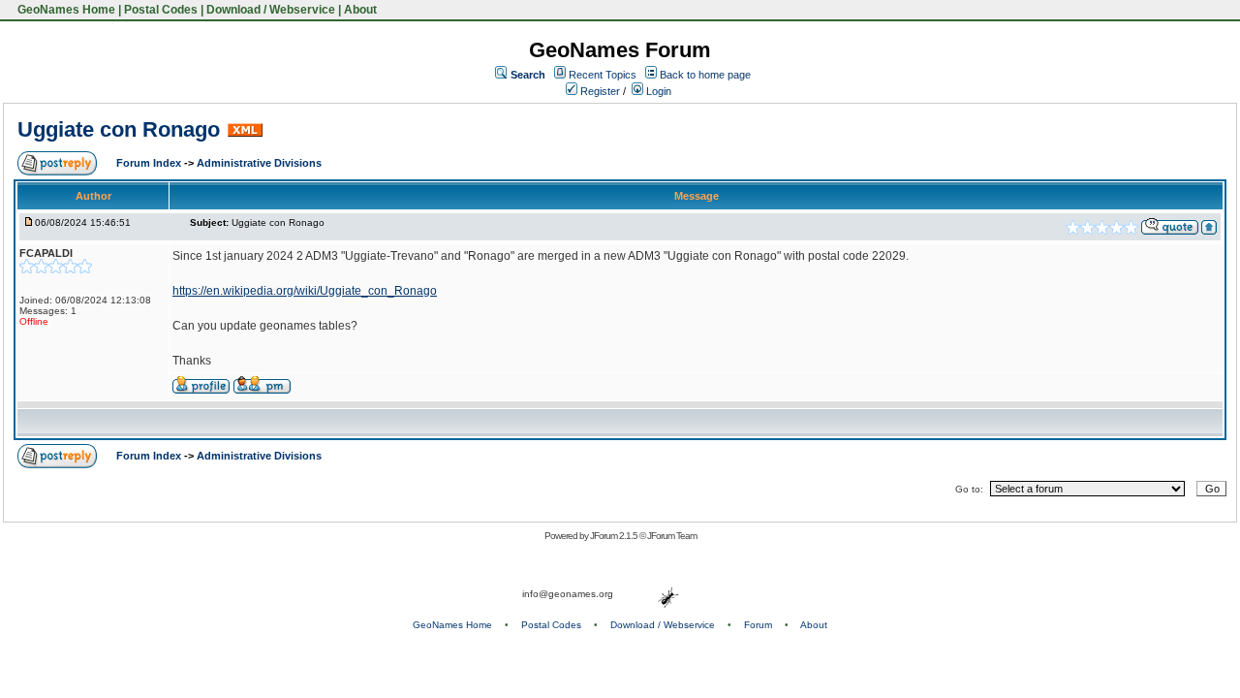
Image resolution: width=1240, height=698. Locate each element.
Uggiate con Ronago (118, 129)
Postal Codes (161, 9)
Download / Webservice (270, 9)
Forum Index (150, 163)
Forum (758, 624)
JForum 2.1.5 (614, 535)
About (360, 9)
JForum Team (672, 535)
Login (657, 91)
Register (598, 91)
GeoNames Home (65, 9)
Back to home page (705, 74)
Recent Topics (602, 74)
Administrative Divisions (259, 163)
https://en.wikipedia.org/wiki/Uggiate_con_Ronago (304, 291)
